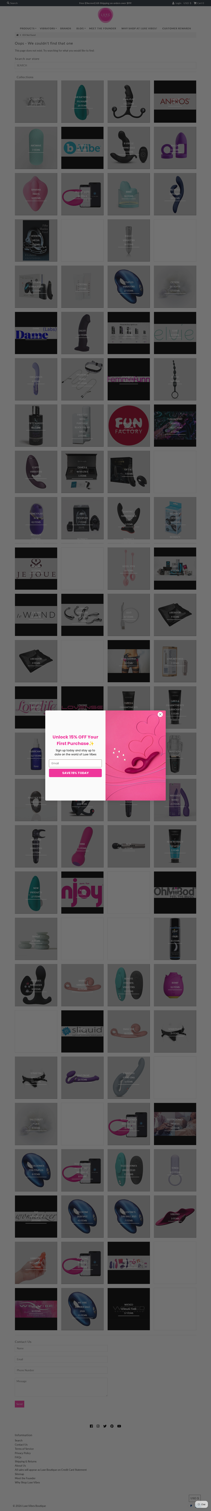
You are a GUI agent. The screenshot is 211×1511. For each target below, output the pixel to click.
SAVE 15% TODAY (75, 773)
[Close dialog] (160, 714)
